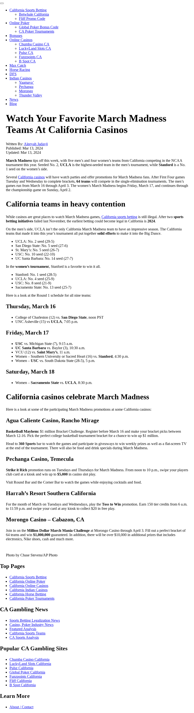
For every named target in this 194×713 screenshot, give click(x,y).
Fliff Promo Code (32, 19)
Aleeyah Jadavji (36, 144)
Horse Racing (19, 70)
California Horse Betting (27, 594)
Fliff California (20, 681)
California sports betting (119, 217)
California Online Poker (27, 581)
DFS (13, 74)
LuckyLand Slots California (30, 664)
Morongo (26, 91)
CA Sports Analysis (24, 637)
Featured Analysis (22, 629)
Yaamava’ (26, 82)
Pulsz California (21, 668)
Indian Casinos (20, 78)
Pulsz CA (26, 53)
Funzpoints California (25, 676)
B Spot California (22, 685)
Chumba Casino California (29, 659)
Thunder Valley (30, 95)
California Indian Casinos (28, 590)
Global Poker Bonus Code (38, 27)
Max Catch (17, 65)
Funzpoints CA (30, 57)
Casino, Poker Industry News (31, 625)
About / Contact (21, 707)
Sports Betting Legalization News (34, 620)
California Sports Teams (27, 633)
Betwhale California (34, 14)
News (13, 99)
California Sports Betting (28, 10)
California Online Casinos (28, 586)
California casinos (31, 177)
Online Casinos (20, 40)
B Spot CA (27, 61)
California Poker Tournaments (31, 598)
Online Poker (19, 23)
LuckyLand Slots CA (35, 48)
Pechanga (26, 87)
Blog (13, 104)
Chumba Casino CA (34, 44)
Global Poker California (27, 672)
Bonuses (15, 36)
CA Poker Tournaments (36, 31)
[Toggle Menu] (2, 3)
